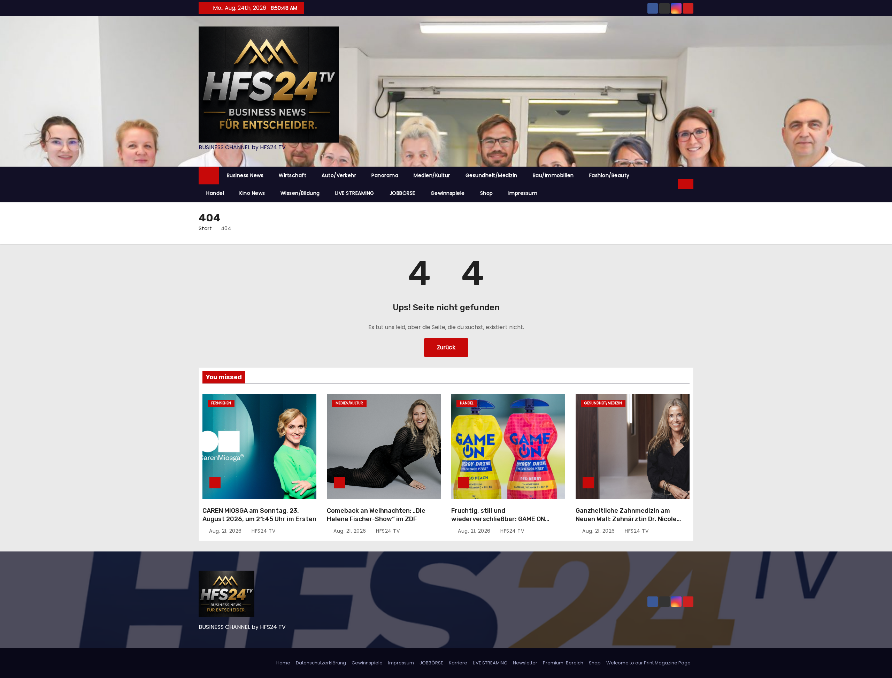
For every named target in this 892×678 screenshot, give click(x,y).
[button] (673, 184)
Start (205, 228)
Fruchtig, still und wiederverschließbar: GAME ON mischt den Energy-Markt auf (498, 519)
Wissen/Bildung (300, 193)
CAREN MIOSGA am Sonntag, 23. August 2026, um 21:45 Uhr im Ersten (259, 515)
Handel (215, 193)
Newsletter (525, 663)
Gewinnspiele (448, 193)
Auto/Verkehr (339, 175)
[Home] (209, 175)
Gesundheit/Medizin (491, 175)
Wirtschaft (292, 175)
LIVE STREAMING (354, 193)
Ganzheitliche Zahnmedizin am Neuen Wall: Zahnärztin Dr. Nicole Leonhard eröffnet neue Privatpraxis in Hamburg (632, 523)
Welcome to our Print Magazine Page (648, 663)
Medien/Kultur (432, 175)
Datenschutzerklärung (321, 663)
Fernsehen (221, 403)
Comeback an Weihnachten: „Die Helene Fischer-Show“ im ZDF (376, 515)
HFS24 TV (262, 530)
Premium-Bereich (563, 663)
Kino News (252, 193)
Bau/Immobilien (553, 175)
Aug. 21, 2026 (226, 530)
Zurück (446, 347)
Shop (486, 193)
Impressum (523, 193)
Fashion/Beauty (609, 175)
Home (283, 663)
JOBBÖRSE (402, 193)
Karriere (458, 663)
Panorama (384, 175)
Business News (245, 175)
